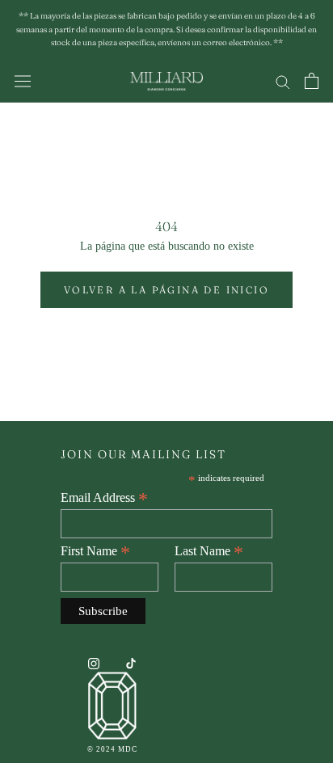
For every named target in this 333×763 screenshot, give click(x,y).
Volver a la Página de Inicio (166, 290)
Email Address (104, 498)
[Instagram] (93, 662)
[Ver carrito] (311, 81)
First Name (95, 551)
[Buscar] (283, 81)
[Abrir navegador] (23, 81)
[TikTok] (131, 662)
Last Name (209, 551)
